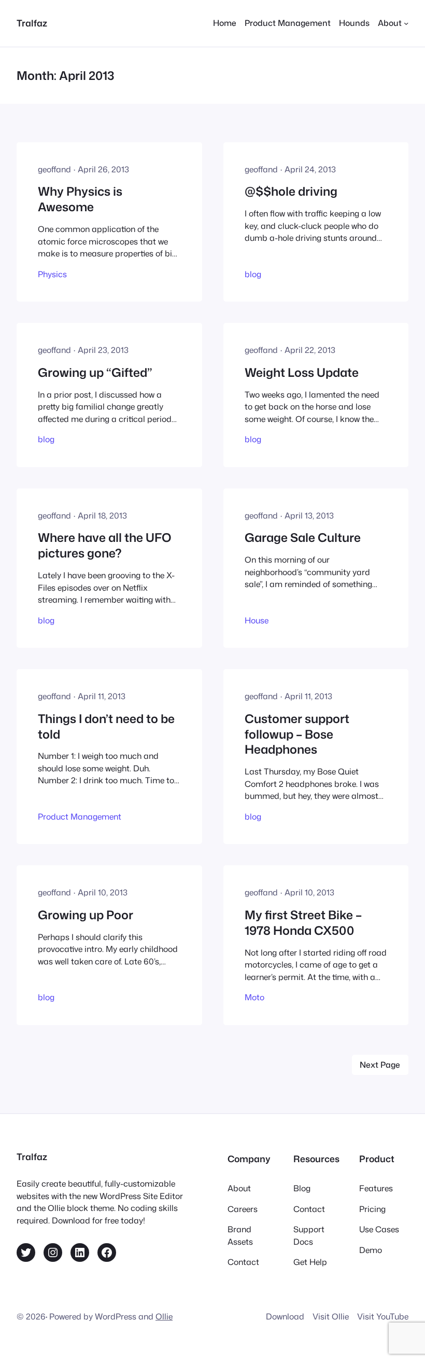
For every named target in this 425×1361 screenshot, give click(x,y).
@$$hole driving (291, 191)
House (256, 620)
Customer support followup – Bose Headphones (297, 734)
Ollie (164, 1316)
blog (253, 274)
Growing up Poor (85, 915)
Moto (254, 997)
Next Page (380, 1064)
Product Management (79, 816)
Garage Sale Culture (303, 538)
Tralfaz (32, 23)
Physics (52, 274)
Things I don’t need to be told (106, 726)
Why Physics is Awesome (80, 199)
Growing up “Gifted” (95, 372)
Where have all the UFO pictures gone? (105, 545)
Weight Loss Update (302, 372)
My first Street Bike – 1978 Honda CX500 (303, 922)
